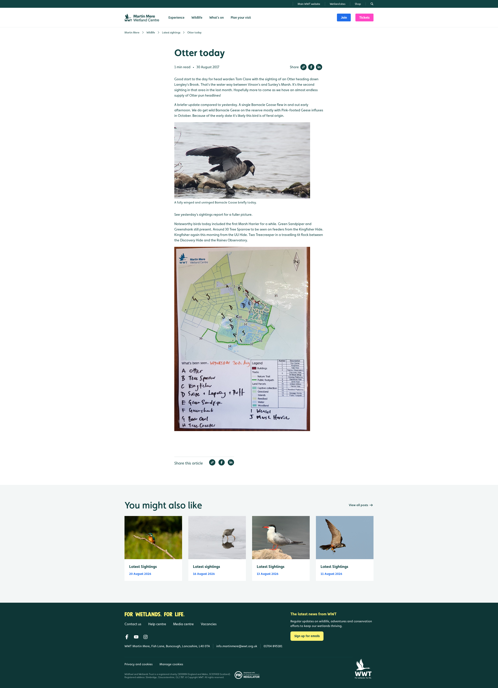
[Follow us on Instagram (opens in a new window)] (145, 637)
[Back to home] (363, 668)
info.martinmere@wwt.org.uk (236, 646)
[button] (303, 67)
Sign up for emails (307, 636)
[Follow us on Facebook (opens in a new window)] (126, 637)
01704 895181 (273, 646)
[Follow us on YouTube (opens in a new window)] (136, 637)
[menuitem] (344, 17)
